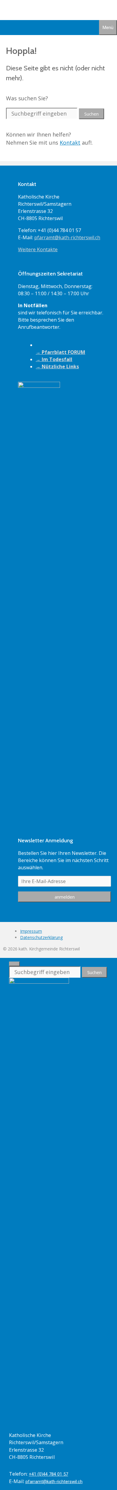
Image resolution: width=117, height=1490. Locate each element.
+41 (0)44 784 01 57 (48, 1474)
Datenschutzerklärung (41, 937)
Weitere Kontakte (38, 249)
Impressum (31, 931)
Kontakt (70, 142)
